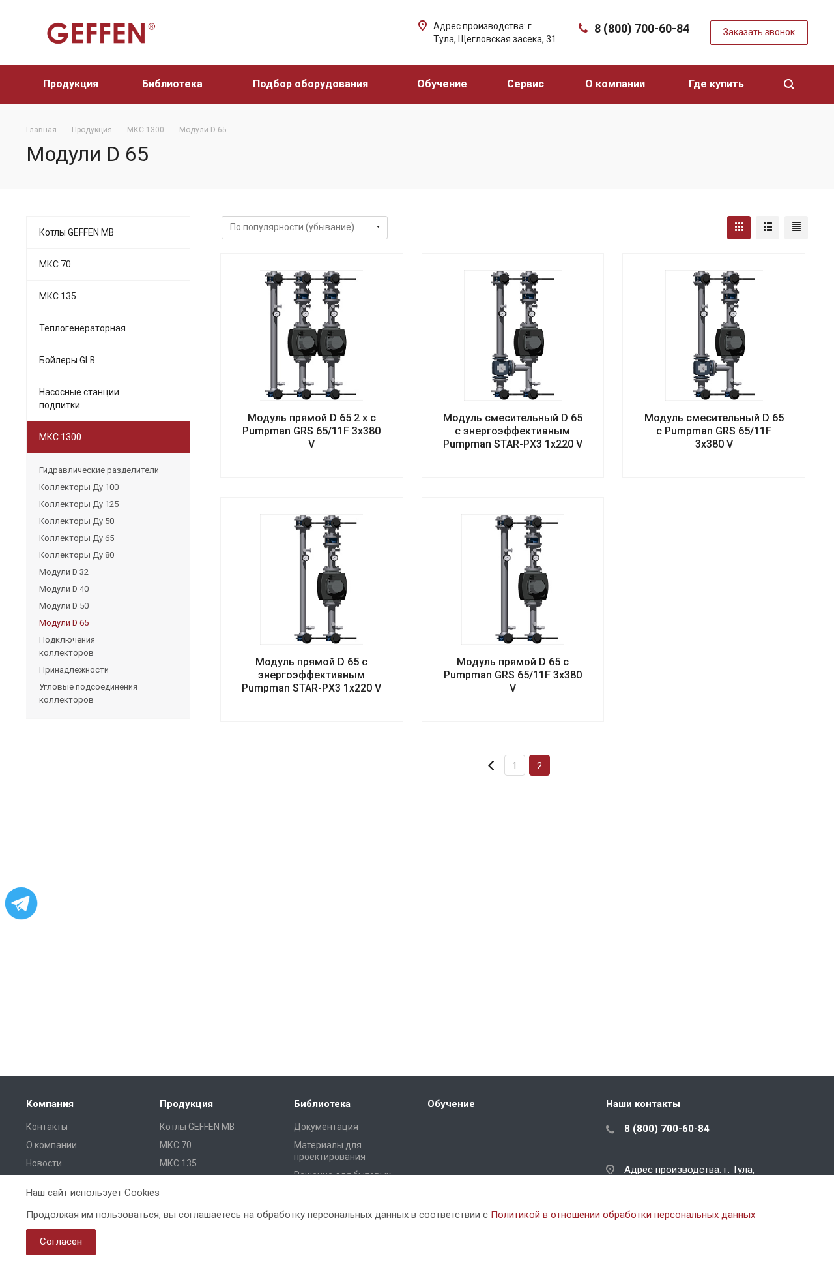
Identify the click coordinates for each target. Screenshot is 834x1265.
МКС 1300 (60, 437)
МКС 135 (57, 296)
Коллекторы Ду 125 (79, 504)
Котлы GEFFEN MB (76, 232)
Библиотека (173, 84)
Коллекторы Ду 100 (79, 487)
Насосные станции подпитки (79, 398)
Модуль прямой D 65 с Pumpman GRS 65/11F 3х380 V (513, 675)
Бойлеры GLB (67, 360)
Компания (50, 1104)
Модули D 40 (64, 589)
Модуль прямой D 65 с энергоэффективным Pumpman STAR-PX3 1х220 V (311, 675)
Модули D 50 (64, 606)
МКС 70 (55, 264)
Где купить (718, 84)
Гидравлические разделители (99, 470)
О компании (616, 84)
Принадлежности (74, 670)
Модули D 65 (64, 623)
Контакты (47, 1126)
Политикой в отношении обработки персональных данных (623, 1215)
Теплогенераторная (82, 328)
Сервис (527, 84)
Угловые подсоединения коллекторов (88, 693)
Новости (44, 1163)
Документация (326, 1126)
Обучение (443, 84)
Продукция (72, 84)
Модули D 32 (64, 572)
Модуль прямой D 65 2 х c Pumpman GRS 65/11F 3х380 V (311, 431)
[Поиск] (789, 84)
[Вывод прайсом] (796, 227)
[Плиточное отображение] (739, 227)
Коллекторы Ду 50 (76, 521)
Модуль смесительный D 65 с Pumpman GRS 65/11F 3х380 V (714, 431)
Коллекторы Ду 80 (76, 555)
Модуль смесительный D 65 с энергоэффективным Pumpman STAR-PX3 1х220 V (512, 431)
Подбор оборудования (312, 84)
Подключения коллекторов (67, 646)
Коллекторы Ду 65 (76, 538)
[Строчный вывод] (767, 227)
